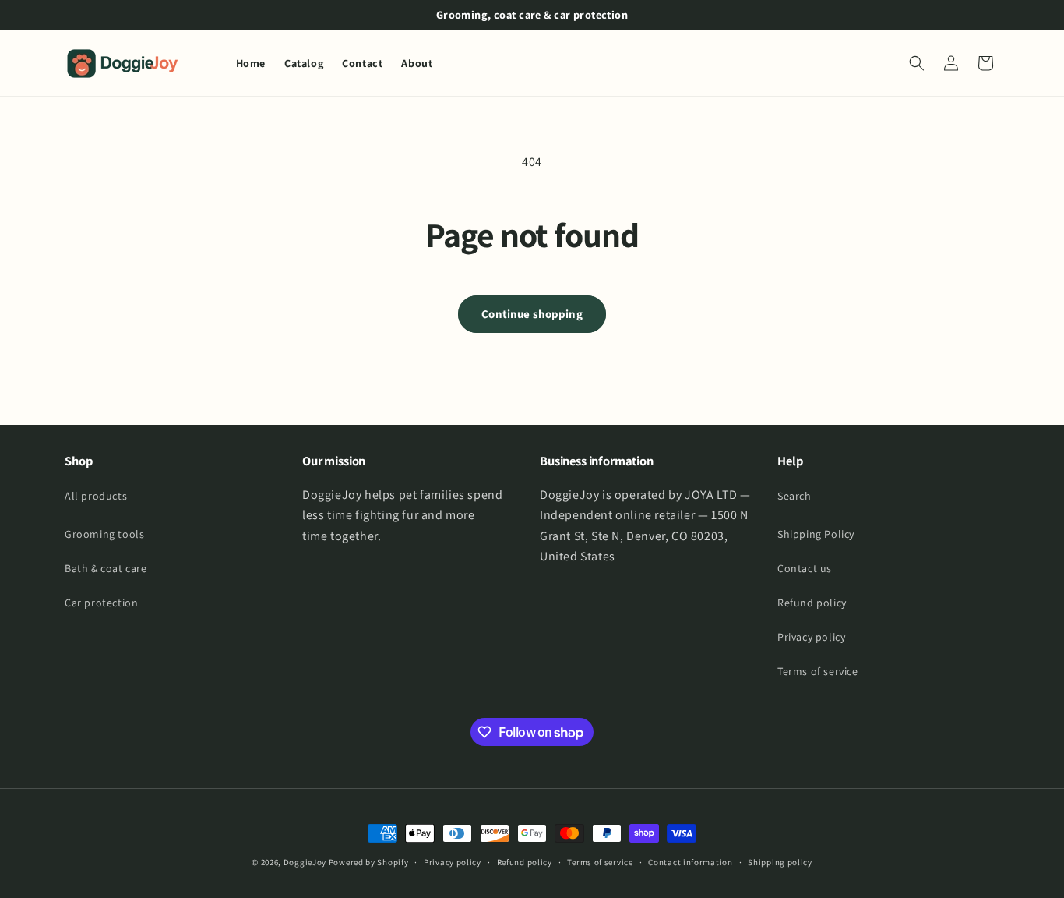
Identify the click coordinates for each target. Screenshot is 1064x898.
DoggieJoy (305, 862)
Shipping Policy (815, 534)
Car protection (101, 603)
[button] (917, 63)
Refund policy (812, 603)
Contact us (804, 568)
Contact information (690, 862)
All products (96, 496)
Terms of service (817, 671)
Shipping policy (780, 862)
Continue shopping (532, 313)
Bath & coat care (106, 568)
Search (794, 496)
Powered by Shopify (369, 862)
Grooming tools (104, 534)
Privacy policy (811, 637)
